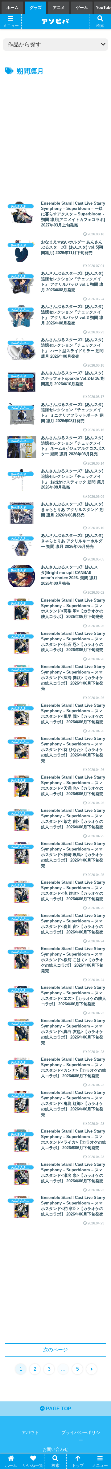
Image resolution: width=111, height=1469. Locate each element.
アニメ (59, 7)
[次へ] (91, 1369)
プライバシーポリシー (80, 1436)
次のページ (55, 1349)
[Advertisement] (55, 136)
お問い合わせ (55, 1449)
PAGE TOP (58, 1408)
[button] (99, 1055)
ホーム (12, 7)
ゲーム (82, 7)
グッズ (36, 7)
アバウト (30, 1432)
